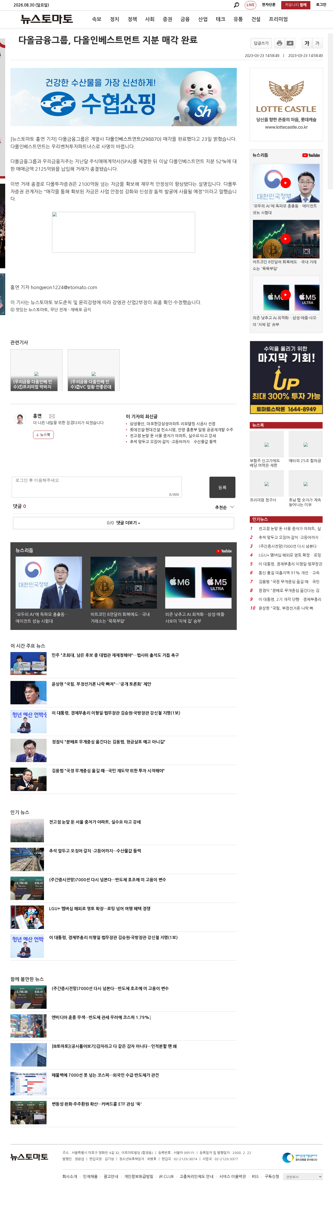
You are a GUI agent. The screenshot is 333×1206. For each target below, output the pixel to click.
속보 (96, 19)
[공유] (290, 43)
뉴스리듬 (260, 155)
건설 (256, 19)
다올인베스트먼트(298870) (134, 139)
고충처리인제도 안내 (196, 1176)
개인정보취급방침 (138, 1176)
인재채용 (90, 1176)
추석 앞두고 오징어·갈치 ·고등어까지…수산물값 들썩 (173, 442)
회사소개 (69, 1176)
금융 (185, 19)
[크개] (307, 43)
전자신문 (269, 5)
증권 (167, 19)
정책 (132, 19)
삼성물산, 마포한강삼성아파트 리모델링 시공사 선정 (172, 424)
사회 (150, 19)
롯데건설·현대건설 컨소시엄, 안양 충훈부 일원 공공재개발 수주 (181, 430)
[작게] (317, 43)
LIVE (250, 5)
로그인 (321, 5)
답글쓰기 (261, 43)
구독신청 (272, 1176)
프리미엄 (278, 19)
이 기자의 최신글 (142, 416)
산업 (203, 19)
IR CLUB (166, 1176)
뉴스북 (44, 435)
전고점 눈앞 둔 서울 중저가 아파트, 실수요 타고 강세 (173, 436)
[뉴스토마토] (47, 19)
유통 (238, 19)
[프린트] (279, 43)
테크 (220, 19)
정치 (114, 19)
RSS (255, 1176)
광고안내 (111, 1176)
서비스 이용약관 (232, 1176)
